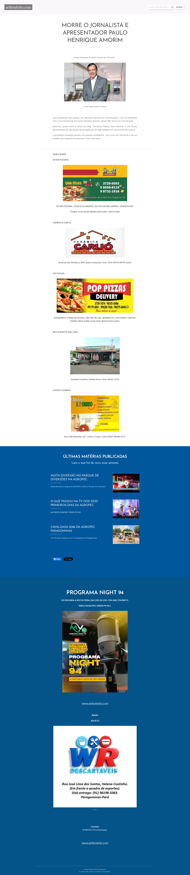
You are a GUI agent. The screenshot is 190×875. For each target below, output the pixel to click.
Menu (180, 7)
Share (58, 559)
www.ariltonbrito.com (95, 703)
